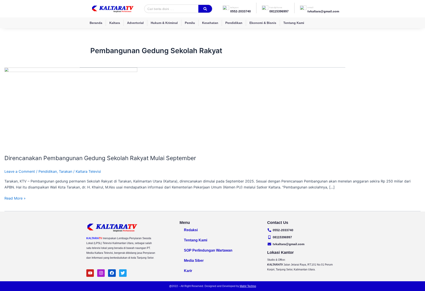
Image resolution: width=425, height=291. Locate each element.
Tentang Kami (293, 23)
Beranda (96, 23)
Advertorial (135, 23)
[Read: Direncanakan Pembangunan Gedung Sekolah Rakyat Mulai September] (70, 108)
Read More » (15, 197)
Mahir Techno (248, 286)
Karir (188, 271)
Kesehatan (210, 23)
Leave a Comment (19, 171)
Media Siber (194, 260)
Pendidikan (233, 23)
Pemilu (190, 23)
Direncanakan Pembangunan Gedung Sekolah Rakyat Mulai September (100, 158)
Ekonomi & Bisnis (262, 23)
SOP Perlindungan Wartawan (208, 250)
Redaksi (191, 230)
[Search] (205, 9)
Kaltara (114, 23)
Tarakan (65, 171)
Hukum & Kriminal (164, 23)
